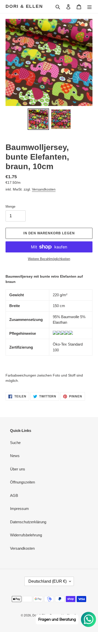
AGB (14, 495)
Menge (10, 206)
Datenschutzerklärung (28, 522)
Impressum (19, 508)
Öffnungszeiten (22, 482)
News (15, 456)
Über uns (17, 469)
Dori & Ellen (24, 6)
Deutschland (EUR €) (47, 581)
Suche (15, 442)
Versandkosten (44, 189)
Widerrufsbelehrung (26, 535)
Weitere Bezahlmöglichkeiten (49, 259)
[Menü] (89, 6)
